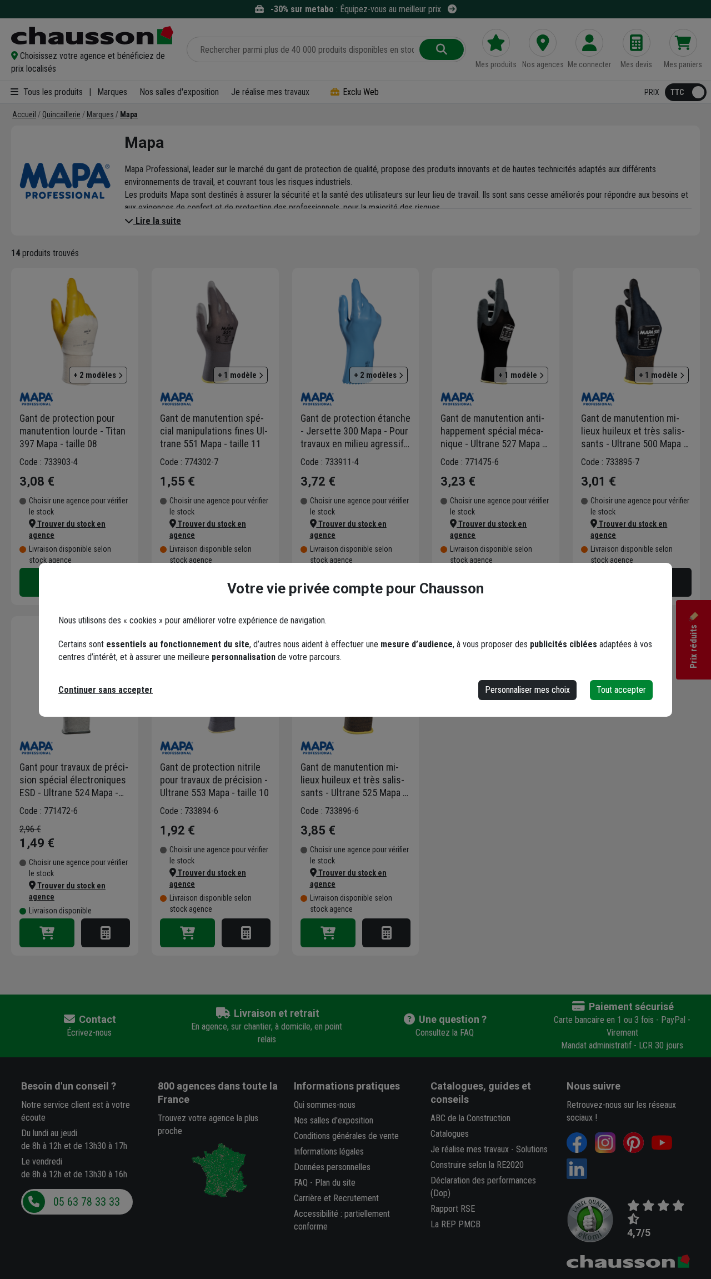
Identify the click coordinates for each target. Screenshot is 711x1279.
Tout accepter (621, 690)
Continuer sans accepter (105, 690)
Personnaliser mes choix (527, 690)
